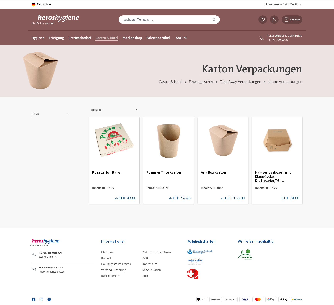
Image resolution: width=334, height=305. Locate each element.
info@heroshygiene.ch (52, 271)
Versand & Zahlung (113, 270)
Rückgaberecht (111, 275)
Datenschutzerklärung (156, 252)
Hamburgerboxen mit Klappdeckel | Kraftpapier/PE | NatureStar (273, 177)
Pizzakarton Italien (107, 173)
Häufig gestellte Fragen (116, 264)
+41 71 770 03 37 (278, 39)
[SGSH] (208, 251)
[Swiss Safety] (208, 261)
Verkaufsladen (151, 270)
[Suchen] (214, 19)
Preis (36, 113)
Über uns (107, 252)
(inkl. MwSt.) (282, 4)
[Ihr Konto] (274, 19)
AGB (145, 258)
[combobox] (164, 19)
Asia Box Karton (213, 173)
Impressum (149, 264)
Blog (145, 275)
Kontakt (106, 258)
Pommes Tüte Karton (164, 173)
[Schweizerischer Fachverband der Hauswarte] (208, 273)
